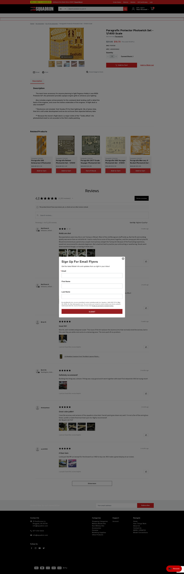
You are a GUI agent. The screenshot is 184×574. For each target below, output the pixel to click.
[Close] (123, 258)
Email (64, 271)
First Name (66, 281)
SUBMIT (92, 311)
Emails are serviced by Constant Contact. (103, 305)
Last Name (66, 292)
